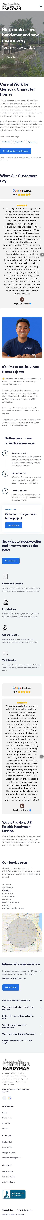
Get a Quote (12, 57)
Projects (5, 1128)
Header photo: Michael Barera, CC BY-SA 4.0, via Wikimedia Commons (20, 159)
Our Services (11, 561)
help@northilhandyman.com (14, 978)
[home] (19, 5)
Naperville (19, 142)
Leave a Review (8, 1177)
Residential (7, 1142)
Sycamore (32, 142)
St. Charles (6, 142)
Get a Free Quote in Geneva (15, 151)
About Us (6, 1123)
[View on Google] (22, 299)
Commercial (7, 1147)
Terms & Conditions (24, 1210)
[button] (39, 5)
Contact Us (7, 1118)
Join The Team (8, 1182)
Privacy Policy (7, 1210)
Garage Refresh (8, 1152)
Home (4, 1112)
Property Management (11, 1158)
